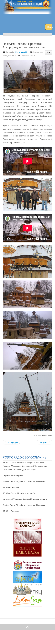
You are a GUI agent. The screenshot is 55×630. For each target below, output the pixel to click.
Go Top (27, 627)
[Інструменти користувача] (48, 53)
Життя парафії (21, 52)
